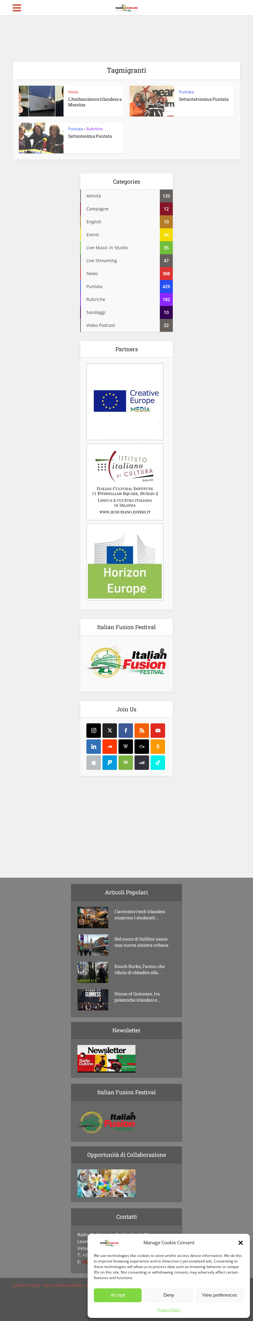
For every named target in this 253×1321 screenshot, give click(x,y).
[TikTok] (158, 762)
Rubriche (94, 129)
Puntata (186, 92)
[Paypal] (109, 762)
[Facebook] (125, 730)
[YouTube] (158, 730)
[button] (241, 1243)
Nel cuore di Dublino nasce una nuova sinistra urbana (141, 942)
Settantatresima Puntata (204, 99)
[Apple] (93, 762)
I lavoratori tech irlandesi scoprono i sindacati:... (139, 914)
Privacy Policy (168, 1309)
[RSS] (142, 730)
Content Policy (26, 1285)
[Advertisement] (126, 38)
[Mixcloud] (142, 746)
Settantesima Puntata (90, 136)
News (73, 92)
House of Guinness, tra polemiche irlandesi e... (137, 997)
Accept (118, 1295)
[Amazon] (158, 746)
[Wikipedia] (125, 746)
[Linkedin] (93, 746)
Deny (169, 1295)
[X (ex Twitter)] (109, 730)
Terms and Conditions (63, 1285)
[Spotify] (125, 762)
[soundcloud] (109, 746)
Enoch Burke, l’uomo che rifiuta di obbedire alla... (139, 969)
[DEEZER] (142, 762)
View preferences (219, 1295)
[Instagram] (93, 730)
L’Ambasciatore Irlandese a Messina (95, 102)
